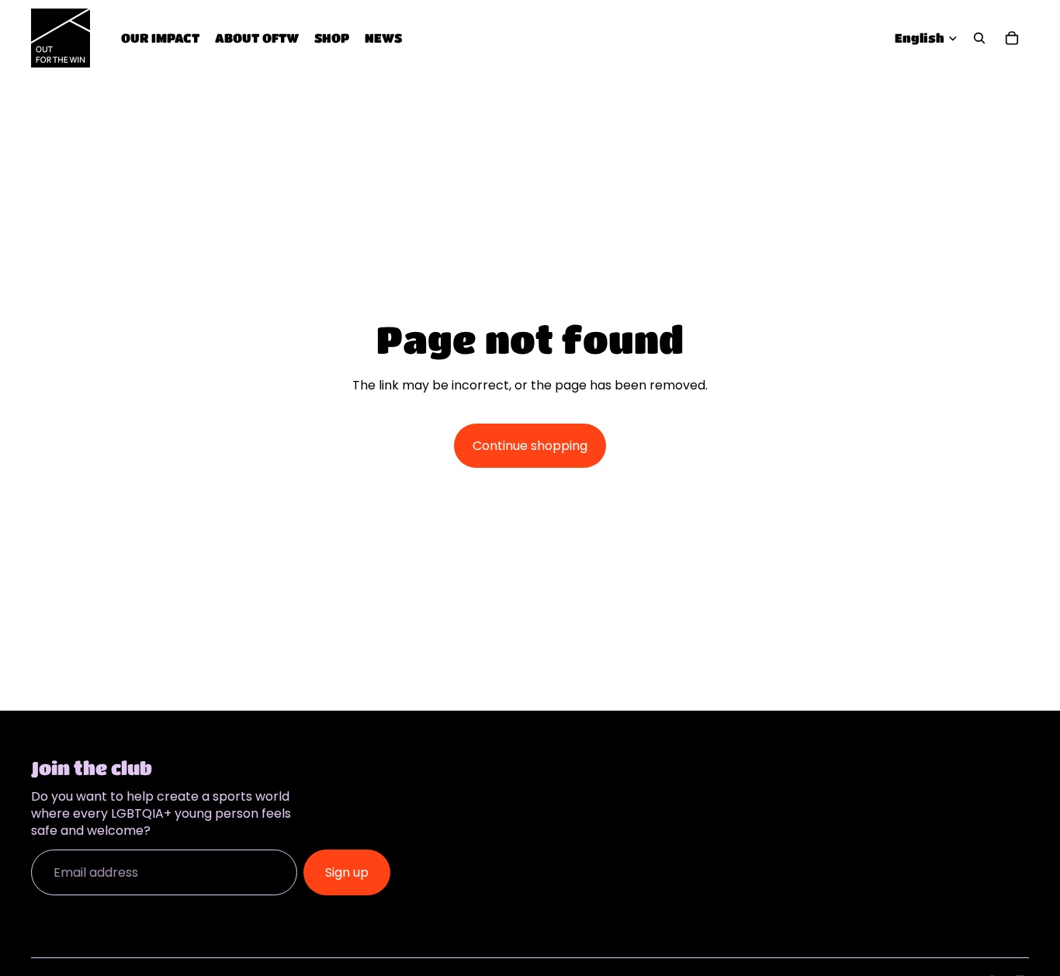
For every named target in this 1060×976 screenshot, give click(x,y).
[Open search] (979, 38)
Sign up (347, 872)
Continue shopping (530, 446)
